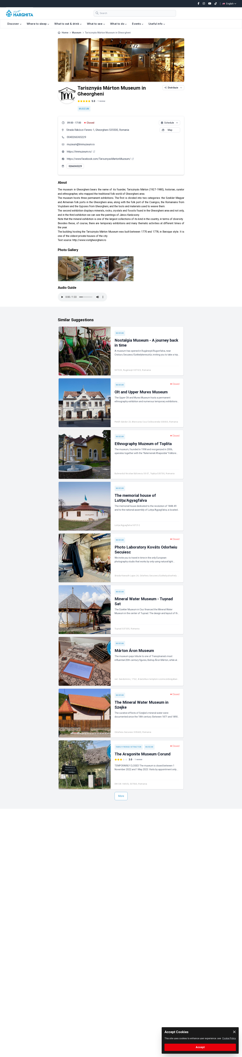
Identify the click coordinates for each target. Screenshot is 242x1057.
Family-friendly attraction (128, 747)
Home (65, 32)
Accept (200, 1047)
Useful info (155, 23)
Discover (13, 23)
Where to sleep (37, 23)
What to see (95, 23)
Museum (76, 32)
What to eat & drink (67, 23)
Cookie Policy (229, 1038)
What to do (117, 23)
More (121, 796)
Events (137, 23)
